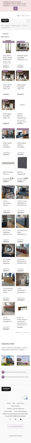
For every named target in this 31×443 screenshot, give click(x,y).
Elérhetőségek (8, 411)
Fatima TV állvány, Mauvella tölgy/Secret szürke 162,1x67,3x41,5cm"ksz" (22, 319)
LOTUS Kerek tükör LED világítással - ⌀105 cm (7, 261)
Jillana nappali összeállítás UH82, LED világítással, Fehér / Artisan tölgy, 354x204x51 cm (7, 86)
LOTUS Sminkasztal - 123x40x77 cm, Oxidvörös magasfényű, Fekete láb (7, 319)
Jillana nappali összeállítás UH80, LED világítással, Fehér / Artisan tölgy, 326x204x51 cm (7, 116)
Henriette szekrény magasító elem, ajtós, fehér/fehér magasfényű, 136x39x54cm (21, 116)
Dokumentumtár (15, 406)
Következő (26, 332)
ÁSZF (13, 403)
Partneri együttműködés (20, 411)
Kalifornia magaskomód (21, 173)
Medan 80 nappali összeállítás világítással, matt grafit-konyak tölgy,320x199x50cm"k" (22, 57)
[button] (6, 33)
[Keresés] (28, 33)
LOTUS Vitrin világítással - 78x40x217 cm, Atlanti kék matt (8, 232)
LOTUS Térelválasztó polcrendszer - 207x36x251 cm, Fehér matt (22, 290)
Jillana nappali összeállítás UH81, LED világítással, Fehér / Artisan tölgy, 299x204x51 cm (22, 86)
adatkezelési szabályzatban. (19, 5)
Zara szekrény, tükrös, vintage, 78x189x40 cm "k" (7, 57)
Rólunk (9, 403)
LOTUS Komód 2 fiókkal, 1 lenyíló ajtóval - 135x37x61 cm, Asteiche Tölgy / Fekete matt (8, 290)
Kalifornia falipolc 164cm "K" (8, 173)
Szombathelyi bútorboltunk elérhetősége (16, 377)
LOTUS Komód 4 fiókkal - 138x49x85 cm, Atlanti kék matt (22, 232)
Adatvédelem (20, 403)
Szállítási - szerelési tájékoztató (15, 408)
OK (15, 8)
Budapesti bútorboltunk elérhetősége (15, 372)
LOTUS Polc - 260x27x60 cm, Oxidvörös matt (22, 261)
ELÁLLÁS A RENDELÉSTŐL (15, 426)
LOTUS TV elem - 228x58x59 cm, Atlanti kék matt (22, 203)
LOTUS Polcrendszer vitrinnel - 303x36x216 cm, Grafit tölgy (8, 203)
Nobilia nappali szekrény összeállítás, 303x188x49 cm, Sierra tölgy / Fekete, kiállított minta (8, 145)
